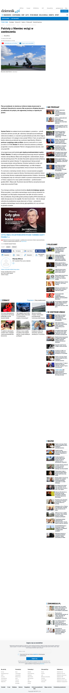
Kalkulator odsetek (61, 678)
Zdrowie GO (17, 22)
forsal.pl (28, 8)
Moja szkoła (30, 676)
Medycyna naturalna (45, 676)
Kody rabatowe (31, 673)
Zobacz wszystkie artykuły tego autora (10, 269)
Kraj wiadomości (40, 300)
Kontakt (3, 687)
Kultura (29, 683)
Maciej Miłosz (7, 35)
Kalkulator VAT (60, 676)
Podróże (17, 681)
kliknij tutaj (42, 663)
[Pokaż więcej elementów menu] (67, 15)
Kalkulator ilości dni (61, 673)
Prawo (42, 671)
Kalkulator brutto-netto (62, 680)
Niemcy (8, 247)
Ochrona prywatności (37, 687)
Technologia (18, 673)
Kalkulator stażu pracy (61, 675)
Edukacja (30, 675)
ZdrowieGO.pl (50, 8)
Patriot (14, 247)
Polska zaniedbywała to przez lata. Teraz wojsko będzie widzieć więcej (8, 273)
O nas (8, 687)
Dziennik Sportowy (37, 22)
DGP (43, 8)
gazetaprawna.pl (59, 8)
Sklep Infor (3, 681)
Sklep (66, 8)
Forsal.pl (3, 676)
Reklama (14, 687)
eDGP (2, 675)
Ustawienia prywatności (60, 687)
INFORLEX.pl (36, 8)
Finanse (43, 673)
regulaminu (35, 654)
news (18, 24)
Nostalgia (11, 22)
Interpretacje (4, 680)
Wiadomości (18, 676)
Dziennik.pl (18, 669)
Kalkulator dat (60, 671)
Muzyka (29, 681)
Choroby (43, 678)
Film (29, 680)
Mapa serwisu (48, 687)
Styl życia (43, 681)
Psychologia (43, 680)
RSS (34, 688)
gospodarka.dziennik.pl (10, 24)
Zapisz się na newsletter (28, 43)
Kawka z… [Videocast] (27, 22)
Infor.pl (2, 671)
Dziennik (2, 24)
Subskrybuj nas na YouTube (10, 43)
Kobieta (29, 671)
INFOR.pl (21, 8)
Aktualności (15, 18)
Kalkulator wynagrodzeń (62, 681)
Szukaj (65, 11)
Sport (16, 678)
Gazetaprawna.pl (4, 673)
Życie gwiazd (30, 678)
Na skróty (3, 669)
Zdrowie (17, 680)
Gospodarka (5, 18)
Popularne (30, 300)
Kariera (20, 687)
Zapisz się (34, 658)
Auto (16, 671)
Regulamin (27, 687)
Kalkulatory (60, 669)
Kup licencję (23, 241)
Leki (42, 675)
